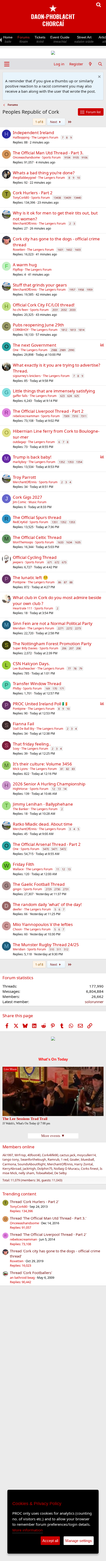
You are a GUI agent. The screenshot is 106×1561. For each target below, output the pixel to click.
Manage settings (78, 1541)
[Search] (100, 64)
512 (66, 949)
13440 (77, 197)
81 (61, 769)
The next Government (34, 345)
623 (62, 396)
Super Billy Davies (25, 648)
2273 (78, 628)
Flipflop (18, 269)
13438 (57, 197)
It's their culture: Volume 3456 (42, 764)
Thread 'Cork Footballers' (31, 1272)
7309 (66, 416)
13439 (67, 197)
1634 (69, 542)
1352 (62, 462)
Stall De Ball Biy (23, 729)
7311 (84, 416)
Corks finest (89, 1168)
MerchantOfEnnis (25, 223)
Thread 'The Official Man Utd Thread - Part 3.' (48, 1218)
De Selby (60, 1173)
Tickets (40, 39)
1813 (73, 330)
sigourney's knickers (27, 376)
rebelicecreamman (26, 416)
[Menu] (7, 64)
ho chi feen (20, 310)
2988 (54, 350)
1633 (60, 542)
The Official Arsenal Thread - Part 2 (47, 844)
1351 (55, 522)
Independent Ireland (33, 132)
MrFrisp (20, 1155)
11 (57, 869)
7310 (75, 416)
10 (78, 177)
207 (71, 648)
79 (80, 668)
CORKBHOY (21, 330)
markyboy (19, 462)
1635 (78, 542)
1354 (79, 462)
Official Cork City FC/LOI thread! (44, 305)
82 (67, 769)
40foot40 (33, 1155)
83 (73, 769)
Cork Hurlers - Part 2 (33, 192)
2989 (63, 350)
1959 (89, 289)
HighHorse (20, 789)
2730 (57, 889)
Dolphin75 (44, 1168)
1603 (78, 249)
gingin (17, 889)
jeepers (18, 562)
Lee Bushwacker (24, 668)
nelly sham (26, 1173)
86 (59, 582)
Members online (18, 1147)
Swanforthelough (33, 1159)
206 (64, 648)
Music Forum (37, 502)
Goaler (74, 1159)
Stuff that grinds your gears (40, 285)
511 (59, 949)
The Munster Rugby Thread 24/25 (46, 944)
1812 (64, 330)
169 (47, 688)
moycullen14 (86, 1155)
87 (65, 582)
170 (55, 688)
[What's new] (90, 64)
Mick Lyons (20, 769)
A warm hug (25, 264)
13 (59, 789)
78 (74, 668)
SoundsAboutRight (32, 1164)
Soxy (16, 748)
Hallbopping (21, 137)
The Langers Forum (45, 137)
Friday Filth (23, 864)
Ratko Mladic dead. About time (42, 824)
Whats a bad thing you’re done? (43, 173)
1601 (60, 249)
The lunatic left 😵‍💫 (30, 577)
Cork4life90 (50, 1155)
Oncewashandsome (26, 157)
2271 (61, 628)
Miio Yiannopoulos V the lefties (43, 924)
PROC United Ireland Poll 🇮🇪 (40, 704)
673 (64, 562)
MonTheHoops (23, 542)
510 (52, 949)
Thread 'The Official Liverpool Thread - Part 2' (48, 1234)
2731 (66, 889)
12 (53, 789)
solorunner (94, 1001)
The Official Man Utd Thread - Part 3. (48, 153)
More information (27, 1529)
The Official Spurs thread (37, 517)
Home (8, 39)
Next (54, 122)
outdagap (19, 442)
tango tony (10, 1159)
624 (69, 396)
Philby (17, 688)
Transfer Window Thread (37, 683)
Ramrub (53, 1159)
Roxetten (19, 250)
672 (57, 562)
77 (69, 668)
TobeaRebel (44, 1173)
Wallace (18, 869)
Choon (17, 929)
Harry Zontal (83, 1164)
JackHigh (29, 1168)
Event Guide (60, 39)
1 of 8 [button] (39, 122)
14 (64, 789)
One (15, 350)
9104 (67, 157)
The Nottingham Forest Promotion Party (52, 643)
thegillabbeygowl (24, 178)
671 (50, 562)
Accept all (50, 1541)
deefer (17, 909)
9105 (76, 157)
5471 (54, 849)
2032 (64, 310)
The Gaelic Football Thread (39, 884)
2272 (69, 628)
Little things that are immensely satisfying (54, 391)
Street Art (84, 39)
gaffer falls (20, 396)
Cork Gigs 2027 (27, 497)
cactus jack (67, 1155)
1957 (72, 289)
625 (76, 396)
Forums (24, 39)
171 (62, 688)
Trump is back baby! (32, 457)
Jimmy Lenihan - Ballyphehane (43, 804)
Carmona (9, 1164)
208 (78, 648)
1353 (70, 462)
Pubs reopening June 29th (38, 325)
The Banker (21, 809)
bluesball (87, 1159)
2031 (55, 310)
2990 (71, 350)
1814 (81, 330)
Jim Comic (19, 502)
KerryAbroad (11, 1168)
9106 (85, 157)
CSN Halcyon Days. (31, 663)
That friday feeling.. (32, 744)
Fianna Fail (23, 724)
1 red (64, 1159)
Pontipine (19, 582)
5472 (63, 849)
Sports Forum (51, 157)
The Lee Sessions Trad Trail (24, 1119)
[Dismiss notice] (99, 77)
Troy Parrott (24, 477)
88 (71, 582)
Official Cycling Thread (34, 557)
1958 (81, 289)
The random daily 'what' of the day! (47, 904)
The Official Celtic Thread (37, 537)
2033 (72, 310)
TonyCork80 (21, 197)
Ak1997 (7, 1155)
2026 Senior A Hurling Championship (49, 784)
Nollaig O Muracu (66, 1168)
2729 (49, 889)
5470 (46, 849)
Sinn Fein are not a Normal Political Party (52, 623)
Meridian (19, 628)
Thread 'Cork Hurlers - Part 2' (34, 1201)
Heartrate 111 (22, 608)
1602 (69, 249)
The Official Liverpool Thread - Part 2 (48, 411)
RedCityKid (20, 522)
